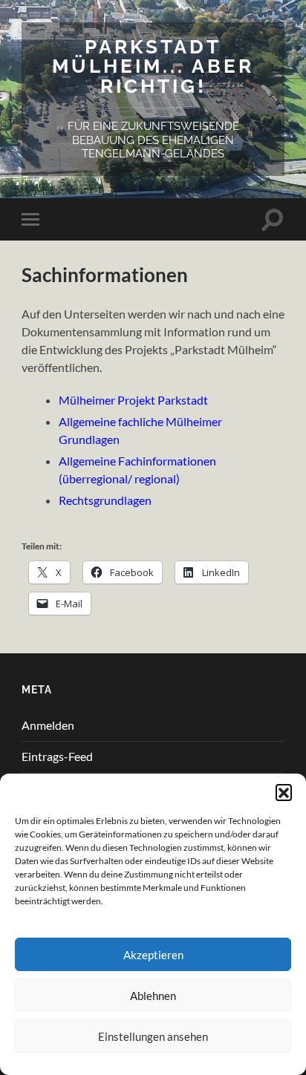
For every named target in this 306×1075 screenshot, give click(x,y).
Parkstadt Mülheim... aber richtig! (153, 66)
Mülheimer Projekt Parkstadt (133, 400)
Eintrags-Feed (57, 756)
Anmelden (48, 725)
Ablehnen (153, 995)
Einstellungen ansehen (153, 1036)
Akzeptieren (153, 954)
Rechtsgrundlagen (105, 500)
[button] (283, 792)
